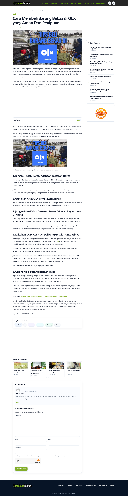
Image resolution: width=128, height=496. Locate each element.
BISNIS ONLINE (54, 3)
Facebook (18, 325)
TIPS (92, 3)
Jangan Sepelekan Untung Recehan (19, 371)
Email (50, 439)
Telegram (40, 325)
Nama (17, 439)
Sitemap (112, 486)
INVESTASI (73, 3)
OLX (57, 241)
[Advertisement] (47, 103)
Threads (31, 325)
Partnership (79, 486)
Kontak (69, 486)
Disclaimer (103, 486)
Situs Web (18, 447)
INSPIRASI (64, 3)
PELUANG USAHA (83, 3)
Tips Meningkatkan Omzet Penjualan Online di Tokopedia (38, 372)
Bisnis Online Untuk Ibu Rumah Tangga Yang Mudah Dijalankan (44, 296)
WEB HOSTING (100, 3)
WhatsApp (49, 325)
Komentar (18, 415)
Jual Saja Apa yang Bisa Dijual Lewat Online (73, 371)
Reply (18, 402)
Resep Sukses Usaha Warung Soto (54, 371)
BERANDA (45, 3)
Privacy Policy (91, 486)
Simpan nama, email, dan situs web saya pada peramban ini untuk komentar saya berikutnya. (41, 456)
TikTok (58, 325)
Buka (78, 120)
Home (14, 10)
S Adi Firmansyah (18, 27)
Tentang (61, 486)
